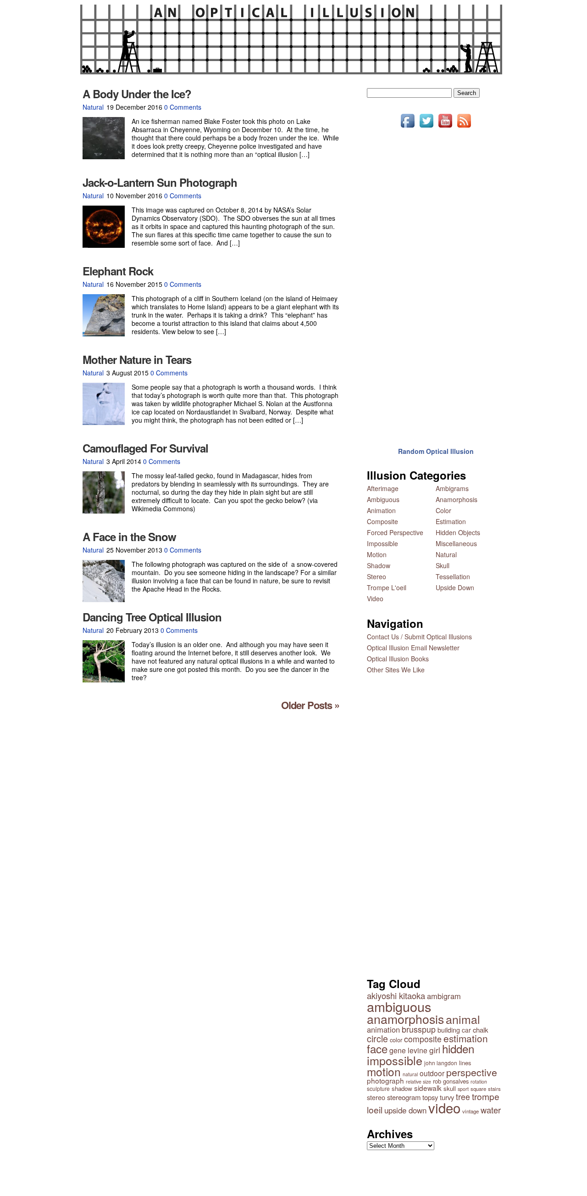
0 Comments (182, 107)
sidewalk (428, 1088)
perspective (471, 1072)
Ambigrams (452, 488)
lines (465, 1062)
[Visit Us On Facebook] (407, 127)
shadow (402, 1088)
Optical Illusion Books (398, 658)
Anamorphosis (456, 499)
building (448, 1029)
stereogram (404, 1097)
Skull (442, 565)
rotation (479, 1081)
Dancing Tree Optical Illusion (152, 617)
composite (423, 1039)
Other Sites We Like (396, 669)
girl (434, 1050)
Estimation (451, 521)
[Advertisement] (435, 281)
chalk (480, 1029)
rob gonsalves (451, 1081)
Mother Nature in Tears (137, 359)
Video (375, 598)
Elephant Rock (118, 271)
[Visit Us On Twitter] (426, 127)
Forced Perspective (395, 532)
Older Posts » (310, 705)
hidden (458, 1048)
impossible (394, 1060)
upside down (405, 1110)
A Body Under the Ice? (137, 93)
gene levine (408, 1050)
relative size (418, 1081)
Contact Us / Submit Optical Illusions (419, 636)
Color (443, 510)
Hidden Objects (458, 532)
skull (449, 1088)
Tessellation (453, 576)
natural (410, 1074)
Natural (93, 107)
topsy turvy (438, 1097)
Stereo (376, 576)
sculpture (378, 1088)
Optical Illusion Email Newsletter (413, 647)
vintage (470, 1111)
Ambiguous (383, 499)
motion (384, 1071)
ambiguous (399, 1006)
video (444, 1107)
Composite (382, 521)
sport (463, 1088)
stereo (376, 1097)
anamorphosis (405, 1019)
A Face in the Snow (129, 536)
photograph (385, 1080)
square (478, 1088)
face (377, 1048)
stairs (494, 1088)
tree (463, 1096)
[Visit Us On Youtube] (445, 127)
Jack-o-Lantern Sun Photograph (160, 182)
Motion (377, 554)
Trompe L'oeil (386, 587)
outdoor (432, 1073)
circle (377, 1038)
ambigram (444, 995)
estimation (465, 1038)
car (466, 1029)
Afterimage (383, 488)
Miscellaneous (456, 543)
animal (463, 1019)
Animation (381, 510)
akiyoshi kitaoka (396, 995)
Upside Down (455, 587)
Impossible (382, 543)
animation (383, 1029)
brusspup (419, 1029)
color (396, 1039)
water (491, 1110)
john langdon (440, 1063)
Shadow (378, 565)
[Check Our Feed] (463, 127)
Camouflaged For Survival (145, 448)
